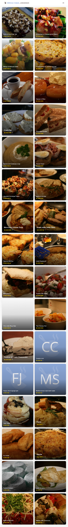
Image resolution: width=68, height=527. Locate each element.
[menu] (63, 3)
